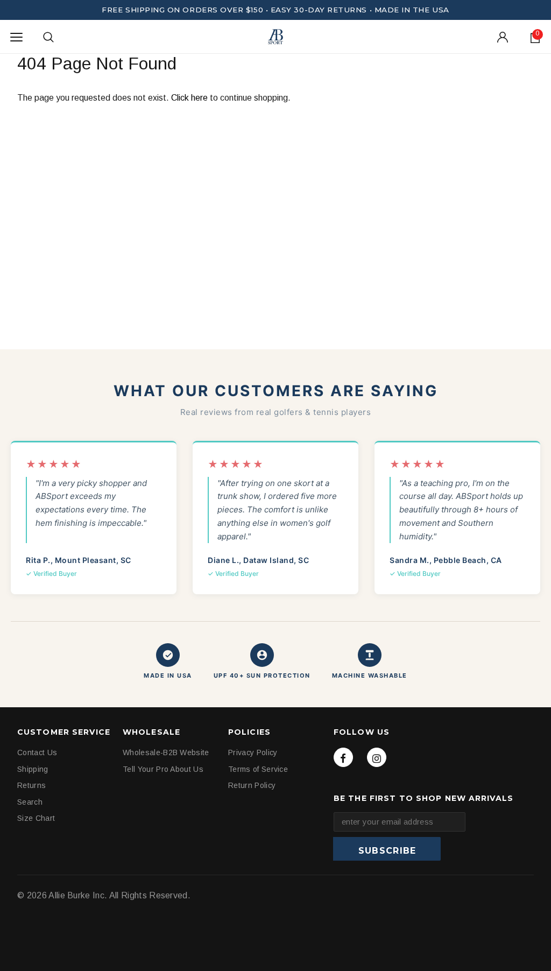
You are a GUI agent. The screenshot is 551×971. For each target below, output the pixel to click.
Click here (190, 97)
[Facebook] (343, 757)
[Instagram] (376, 757)
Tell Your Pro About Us (163, 769)
